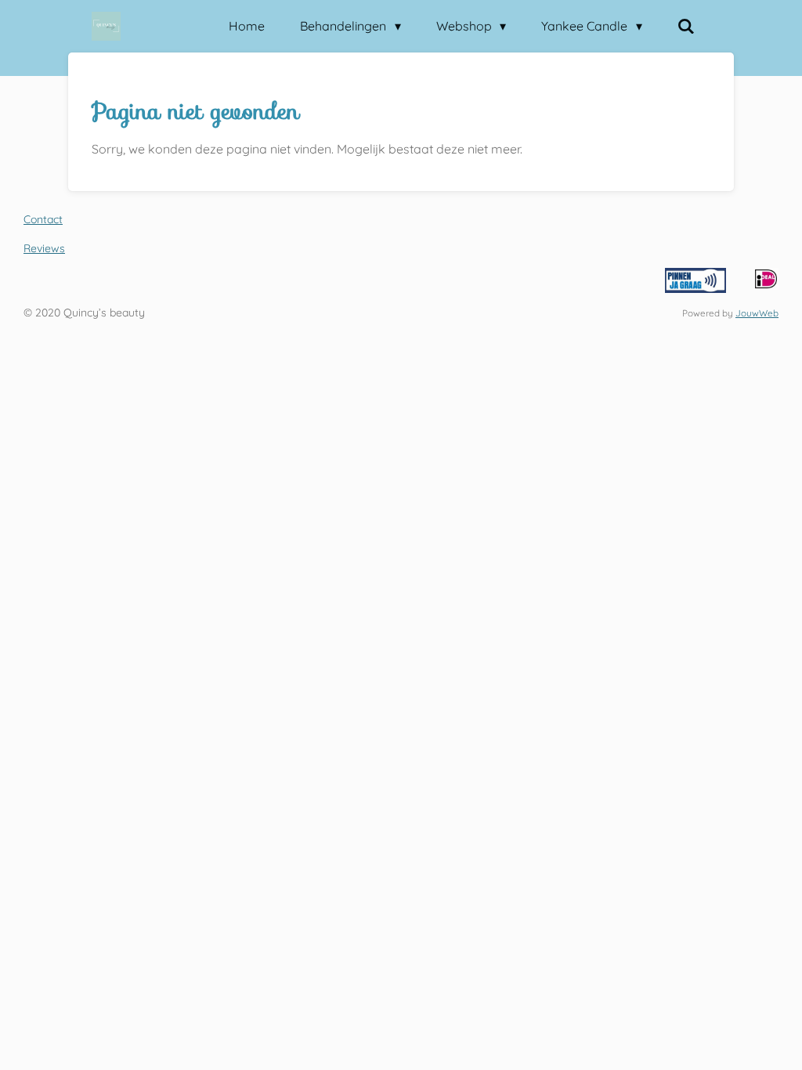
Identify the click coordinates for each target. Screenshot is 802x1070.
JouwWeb (757, 313)
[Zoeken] (686, 26)
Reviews (44, 248)
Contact (43, 219)
